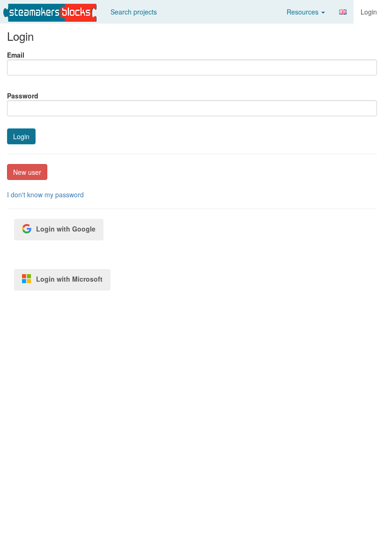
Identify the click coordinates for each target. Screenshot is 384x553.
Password (22, 95)
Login (369, 11)
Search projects (134, 11)
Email (15, 55)
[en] (343, 12)
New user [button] (27, 172)
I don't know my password (45, 194)
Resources (303, 11)
